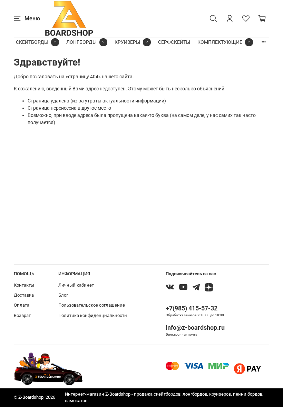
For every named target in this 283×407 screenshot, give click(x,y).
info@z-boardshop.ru (195, 327)
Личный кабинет (76, 285)
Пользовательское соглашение (91, 305)
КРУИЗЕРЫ (127, 42)
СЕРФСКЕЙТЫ (174, 42)
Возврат (22, 315)
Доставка (24, 295)
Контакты (24, 285)
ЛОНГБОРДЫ (81, 42)
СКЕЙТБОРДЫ (32, 42)
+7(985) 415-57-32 (191, 308)
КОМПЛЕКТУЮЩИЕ (219, 42)
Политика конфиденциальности (92, 315)
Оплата (21, 305)
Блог (63, 295)
